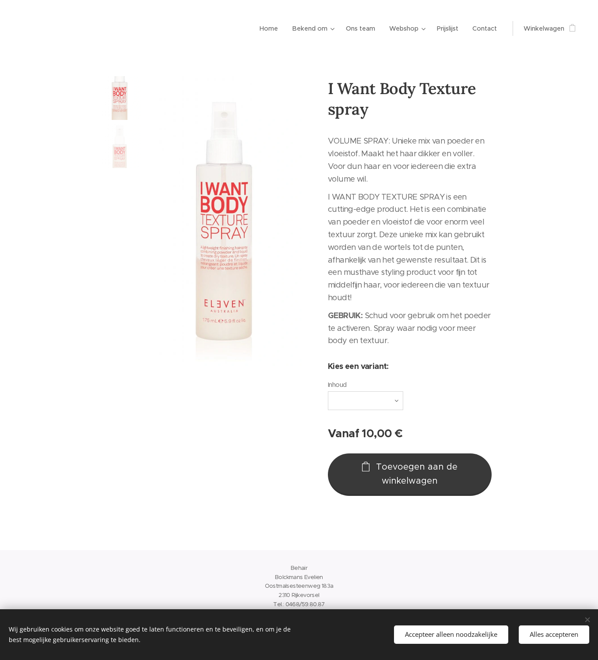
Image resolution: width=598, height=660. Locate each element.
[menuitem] (271, 28)
